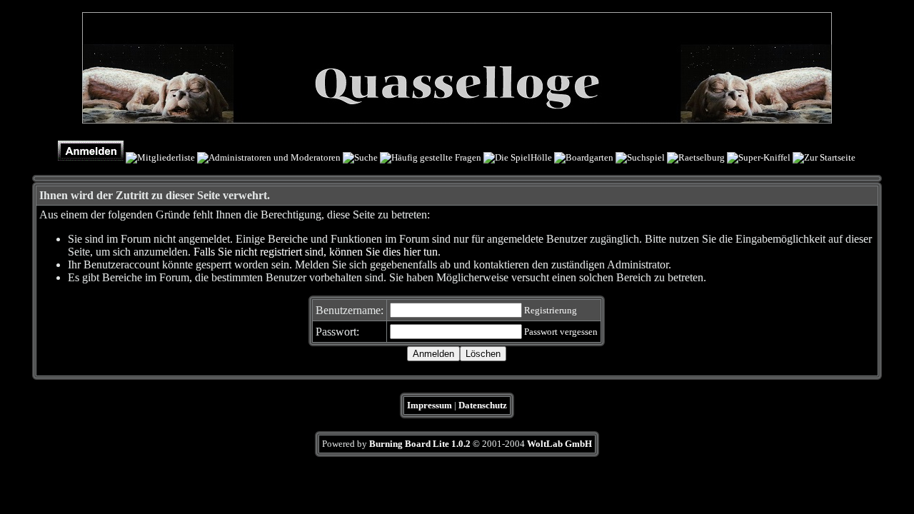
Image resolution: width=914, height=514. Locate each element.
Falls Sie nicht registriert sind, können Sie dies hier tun (316, 252)
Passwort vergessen (561, 331)
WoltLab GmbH (559, 443)
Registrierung (550, 310)
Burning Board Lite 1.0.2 (420, 443)
